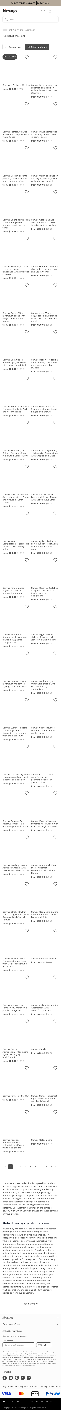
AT (51, 1401)
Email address (8, 1340)
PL (9, 1401)
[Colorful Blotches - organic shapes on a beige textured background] (55, 560)
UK (13, 1401)
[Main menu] (56, 11)
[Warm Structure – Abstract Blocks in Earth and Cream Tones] (27, 379)
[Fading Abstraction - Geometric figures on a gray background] (27, 1021)
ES (42, 1401)
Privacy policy (21, 1386)
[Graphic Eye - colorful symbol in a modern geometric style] (27, 793)
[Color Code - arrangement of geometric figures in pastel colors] (55, 746)
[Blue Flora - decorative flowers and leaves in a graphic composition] (27, 607)
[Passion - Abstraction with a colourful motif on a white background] (27, 1112)
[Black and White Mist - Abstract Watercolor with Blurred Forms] (55, 837)
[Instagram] (23, 1378)
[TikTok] (29, 1378)
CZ (56, 1401)
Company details (46, 1386)
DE (23, 1401)
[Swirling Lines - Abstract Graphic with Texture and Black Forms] (27, 837)
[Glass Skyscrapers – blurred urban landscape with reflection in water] (27, 239)
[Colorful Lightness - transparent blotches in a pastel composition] (27, 746)
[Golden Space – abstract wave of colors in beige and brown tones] (55, 192)
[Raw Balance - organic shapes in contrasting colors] (27, 560)
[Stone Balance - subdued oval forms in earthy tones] (55, 700)
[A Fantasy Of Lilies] (27, 57)
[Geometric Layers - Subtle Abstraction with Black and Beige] (55, 884)
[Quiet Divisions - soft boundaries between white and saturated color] (55, 513)
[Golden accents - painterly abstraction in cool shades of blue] (27, 148)
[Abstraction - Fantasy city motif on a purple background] (27, 977)
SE (47, 1401)
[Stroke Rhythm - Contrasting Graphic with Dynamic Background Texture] (27, 884)
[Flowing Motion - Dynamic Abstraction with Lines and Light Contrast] (55, 793)
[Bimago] (11, 11)
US (4, 1401)
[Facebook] (5, 1378)
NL (32, 1401)
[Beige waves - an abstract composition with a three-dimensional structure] (55, 57)
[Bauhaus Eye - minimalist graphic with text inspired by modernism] (55, 653)
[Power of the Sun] (27, 1068)
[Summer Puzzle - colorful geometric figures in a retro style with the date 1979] (27, 700)
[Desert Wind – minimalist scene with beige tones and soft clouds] (27, 285)
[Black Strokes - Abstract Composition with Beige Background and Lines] (27, 931)
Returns (33, 1386)
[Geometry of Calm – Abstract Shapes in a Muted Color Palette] (27, 423)
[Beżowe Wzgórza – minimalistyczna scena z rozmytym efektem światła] (55, 332)
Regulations (8, 1386)
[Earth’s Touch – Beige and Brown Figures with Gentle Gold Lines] (55, 467)
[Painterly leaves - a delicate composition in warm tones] (27, 104)
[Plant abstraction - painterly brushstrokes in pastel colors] (55, 104)
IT (28, 1401)
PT (37, 1401)
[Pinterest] (17, 1378)
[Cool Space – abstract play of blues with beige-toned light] (27, 332)
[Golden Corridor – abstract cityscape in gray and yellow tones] (55, 239)
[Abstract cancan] (55, 931)
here (33, 1365)
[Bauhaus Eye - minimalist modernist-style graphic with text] (27, 653)
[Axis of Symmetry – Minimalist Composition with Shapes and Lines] (55, 423)
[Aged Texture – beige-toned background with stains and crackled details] (55, 285)
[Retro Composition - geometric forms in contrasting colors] (27, 513)
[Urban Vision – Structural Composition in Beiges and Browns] (55, 379)
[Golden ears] (55, 1112)
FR (18, 1401)
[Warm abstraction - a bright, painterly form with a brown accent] (55, 148)
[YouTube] (10, 1378)
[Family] (55, 1021)
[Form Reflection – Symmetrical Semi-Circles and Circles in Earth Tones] (27, 467)
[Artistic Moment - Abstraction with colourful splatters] (55, 977)
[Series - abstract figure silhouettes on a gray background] (55, 1068)
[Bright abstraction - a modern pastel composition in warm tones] (27, 192)
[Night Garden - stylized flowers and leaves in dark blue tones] (55, 607)
